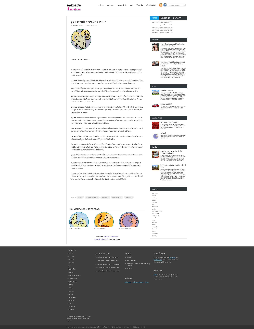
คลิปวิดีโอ (154, 200)
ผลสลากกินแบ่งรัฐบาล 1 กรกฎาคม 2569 (162, 30)
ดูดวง (80, 25)
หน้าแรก (101, 5)
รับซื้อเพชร (128, 282)
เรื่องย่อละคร (155, 233)
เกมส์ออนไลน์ (155, 227)
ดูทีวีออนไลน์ (155, 207)
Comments (165, 18)
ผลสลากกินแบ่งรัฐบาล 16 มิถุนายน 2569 (162, 33)
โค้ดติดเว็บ (139, 5)
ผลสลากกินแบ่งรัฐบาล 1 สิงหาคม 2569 (162, 25)
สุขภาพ (153, 220)
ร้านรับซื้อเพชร (158, 260)
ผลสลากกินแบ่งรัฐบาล (157, 211)
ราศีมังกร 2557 (128, 197)
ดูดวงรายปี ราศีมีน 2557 (75, 228)
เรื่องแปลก (154, 236)
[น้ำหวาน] (73, 10)
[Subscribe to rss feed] (161, 5)
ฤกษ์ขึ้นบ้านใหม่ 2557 (167, 90)
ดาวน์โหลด (154, 202)
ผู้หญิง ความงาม (155, 213)
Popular (177, 18)
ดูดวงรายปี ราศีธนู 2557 (99, 228)
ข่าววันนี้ (154, 195)
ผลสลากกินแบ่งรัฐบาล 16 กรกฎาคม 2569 (162, 27)
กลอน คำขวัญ (155, 193)
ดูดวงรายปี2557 (105, 197)
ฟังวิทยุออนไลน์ (155, 215)
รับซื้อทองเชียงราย (137, 282)
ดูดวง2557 (80, 197)
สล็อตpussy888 (151, 5)
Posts (154, 18)
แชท (131, 5)
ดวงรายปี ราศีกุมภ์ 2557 (102, 239)
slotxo (147, 282)
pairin (75, 25)
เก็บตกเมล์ (154, 229)
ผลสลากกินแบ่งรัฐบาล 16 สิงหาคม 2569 (162, 22)
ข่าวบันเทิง (154, 198)
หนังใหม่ (153, 224)
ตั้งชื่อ (155, 275)
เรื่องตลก (154, 231)
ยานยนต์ (154, 218)
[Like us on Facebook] (165, 5)
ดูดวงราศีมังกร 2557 (117, 197)
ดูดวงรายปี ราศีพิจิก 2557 (125, 228)
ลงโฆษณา (110, 5)
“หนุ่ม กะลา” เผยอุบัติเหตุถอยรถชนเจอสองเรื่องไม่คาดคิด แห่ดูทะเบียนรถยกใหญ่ (173, 64)
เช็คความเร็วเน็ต (122, 5)
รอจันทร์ (163, 133)
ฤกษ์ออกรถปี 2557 (166, 104)
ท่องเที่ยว (154, 209)
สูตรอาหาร (154, 222)
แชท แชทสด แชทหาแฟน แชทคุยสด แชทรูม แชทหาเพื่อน (138, 264)
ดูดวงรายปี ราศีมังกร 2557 (92, 197)
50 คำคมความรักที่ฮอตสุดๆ (169, 122)
